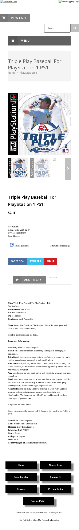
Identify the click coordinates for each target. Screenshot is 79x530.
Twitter (35, 261)
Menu (24, 41)
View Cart (19, 18)
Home (12, 72)
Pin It (50, 261)
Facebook (17, 261)
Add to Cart (33, 279)
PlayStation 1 (28, 72)
